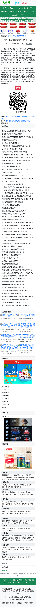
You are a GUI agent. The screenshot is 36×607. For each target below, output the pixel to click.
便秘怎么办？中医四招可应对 (11, 293)
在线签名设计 (9, 573)
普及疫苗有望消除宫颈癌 (10, 264)
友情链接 (21, 583)
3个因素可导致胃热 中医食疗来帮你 (13, 279)
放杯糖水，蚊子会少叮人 (10, 261)
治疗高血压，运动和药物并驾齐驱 (13, 249)
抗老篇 (13, 485)
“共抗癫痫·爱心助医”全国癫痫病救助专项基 (16, 146)
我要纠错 (29, 44)
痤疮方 (12, 502)
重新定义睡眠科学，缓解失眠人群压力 (14, 220)
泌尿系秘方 (22, 477)
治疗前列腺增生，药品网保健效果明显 (14, 231)
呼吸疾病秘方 (18, 536)
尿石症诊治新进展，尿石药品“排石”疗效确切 (16, 131)
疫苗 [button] (33, 11)
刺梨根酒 (5, 401)
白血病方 (8, 514)
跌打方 (20, 528)
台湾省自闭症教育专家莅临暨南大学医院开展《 (17, 137)
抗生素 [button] (19, 11)
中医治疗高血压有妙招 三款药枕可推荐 (14, 291)
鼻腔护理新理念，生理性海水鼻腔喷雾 (14, 152)
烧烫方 (12, 528)
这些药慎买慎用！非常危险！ (11, 172)
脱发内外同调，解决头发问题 (11, 164)
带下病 (7, 550)
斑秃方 (4, 502)
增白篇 (20, 492)
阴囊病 (25, 523)
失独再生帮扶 (28, 573)
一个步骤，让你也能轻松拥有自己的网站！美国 (17, 237)
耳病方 (4, 557)
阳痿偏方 (5, 521)
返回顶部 (28, 583)
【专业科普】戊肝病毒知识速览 (12, 149)
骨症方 (28, 528)
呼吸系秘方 (10, 477)
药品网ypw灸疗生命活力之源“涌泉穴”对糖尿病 (17, 155)
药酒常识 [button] (4, 18)
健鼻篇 (12, 492)
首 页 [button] (4, 8)
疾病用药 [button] (4, 11)
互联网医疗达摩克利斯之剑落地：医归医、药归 (17, 199)
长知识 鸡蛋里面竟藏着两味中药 (12, 184)
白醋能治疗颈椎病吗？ (9, 208)
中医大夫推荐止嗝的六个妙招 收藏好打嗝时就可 (17, 270)
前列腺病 (17, 523)
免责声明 (13, 583)
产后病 (28, 547)
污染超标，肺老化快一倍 (10, 258)
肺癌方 (4, 511)
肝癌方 (20, 511)
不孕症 (16, 550)
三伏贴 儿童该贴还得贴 (9, 240)
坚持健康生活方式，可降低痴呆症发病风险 (16, 243)
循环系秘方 (29, 475)
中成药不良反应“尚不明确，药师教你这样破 (16, 187)
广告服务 (20, 580)
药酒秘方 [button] (30, 21)
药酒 (14, 36)
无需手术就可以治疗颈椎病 (11, 205)
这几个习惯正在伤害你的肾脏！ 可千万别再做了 (17, 273)
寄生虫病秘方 (17, 540)
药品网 (18, 599)
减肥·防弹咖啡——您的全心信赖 (12, 175)
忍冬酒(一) (5, 387)
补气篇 (4, 485)
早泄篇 (13, 521)
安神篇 (16, 487)
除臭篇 (28, 492)
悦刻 (34, 573)
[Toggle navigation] (32, 3)
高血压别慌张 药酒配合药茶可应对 (13, 288)
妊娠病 (12, 547)
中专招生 (18, 576)
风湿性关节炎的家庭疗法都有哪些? (13, 217)
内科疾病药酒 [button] (24, 18)
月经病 (4, 547)
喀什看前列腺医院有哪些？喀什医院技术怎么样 (17, 193)
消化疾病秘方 (6, 536)
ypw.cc (19, 597)
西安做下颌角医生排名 (9, 140)
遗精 (20, 521)
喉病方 (12, 557)
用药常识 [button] (26, 11)
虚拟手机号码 (18, 573)
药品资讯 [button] (15, 15)
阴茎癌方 (28, 514)
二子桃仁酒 (5, 404)
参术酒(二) (5, 398)
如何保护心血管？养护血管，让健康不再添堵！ (17, 169)
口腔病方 (29, 557)
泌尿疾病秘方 (12, 538)
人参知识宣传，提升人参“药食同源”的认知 (16, 161)
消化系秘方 (17, 475)
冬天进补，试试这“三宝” (10, 181)
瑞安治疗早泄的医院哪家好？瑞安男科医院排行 (17, 158)
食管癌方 (29, 511)
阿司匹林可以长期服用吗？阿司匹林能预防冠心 (17, 226)
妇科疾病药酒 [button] (14, 21)
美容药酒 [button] (10, 18)
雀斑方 (20, 502)
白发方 (24, 504)
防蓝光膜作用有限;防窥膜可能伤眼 (13, 252)
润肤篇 (4, 492)
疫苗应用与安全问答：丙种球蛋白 (13, 246)
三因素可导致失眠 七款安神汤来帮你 (14, 302)
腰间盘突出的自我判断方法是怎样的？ (14, 211)
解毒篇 (29, 485)
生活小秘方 (5, 475)
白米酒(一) (5, 396)
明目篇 (7, 494)
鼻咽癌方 (18, 514)
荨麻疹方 (29, 502)
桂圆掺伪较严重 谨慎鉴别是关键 (12, 267)
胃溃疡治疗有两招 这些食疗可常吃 (13, 282)
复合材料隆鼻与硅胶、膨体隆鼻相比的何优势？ (17, 196)
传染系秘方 (12, 480)
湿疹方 (7, 504)
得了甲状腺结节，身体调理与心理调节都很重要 (17, 178)
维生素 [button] (12, 11)
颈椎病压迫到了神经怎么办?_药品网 (13, 214)
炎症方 (7, 530)
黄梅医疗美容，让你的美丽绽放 (12, 134)
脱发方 (16, 504)
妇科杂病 (25, 550)
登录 (17, 3)
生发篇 (16, 494)
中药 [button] (31, 8)
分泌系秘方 (23, 480)
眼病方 (20, 557)
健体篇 (7, 487)
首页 (9, 36)
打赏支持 (13, 580)
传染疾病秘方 (25, 538)
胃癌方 (12, 511)
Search (4, 571)
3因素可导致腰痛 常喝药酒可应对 (13, 285)
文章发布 (25, 3)
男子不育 (29, 521)
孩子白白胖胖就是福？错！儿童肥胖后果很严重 (17, 229)
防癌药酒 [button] (16, 18)
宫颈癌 (20, 547)
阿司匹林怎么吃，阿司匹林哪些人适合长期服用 (17, 223)
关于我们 (5, 580)
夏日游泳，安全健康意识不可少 (12, 255)
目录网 (2, 573)
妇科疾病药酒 (21, 36)
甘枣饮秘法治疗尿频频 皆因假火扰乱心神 (15, 190)
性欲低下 (8, 523)
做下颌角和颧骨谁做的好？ (11, 143)
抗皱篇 (24, 494)
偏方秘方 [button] (25, 8)
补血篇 (21, 485)
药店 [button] (22, 15)
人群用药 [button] (11, 8)
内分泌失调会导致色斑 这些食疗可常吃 (14, 276)
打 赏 (18, 88)
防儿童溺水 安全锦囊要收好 (11, 167)
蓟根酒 (4, 407)
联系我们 (28, 580)
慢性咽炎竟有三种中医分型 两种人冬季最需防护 (17, 296)
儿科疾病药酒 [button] (23, 21)
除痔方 (4, 528)
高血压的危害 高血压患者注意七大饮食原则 (16, 305)
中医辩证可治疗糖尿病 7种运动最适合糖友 (16, 299)
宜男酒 (4, 390)
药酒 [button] (18, 8)
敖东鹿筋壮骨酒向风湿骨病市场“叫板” (18, 121)
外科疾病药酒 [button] (5, 21)
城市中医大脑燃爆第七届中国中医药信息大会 (16, 234)
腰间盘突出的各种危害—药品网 (12, 202)
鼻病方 (7, 559)
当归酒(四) (5, 393)
